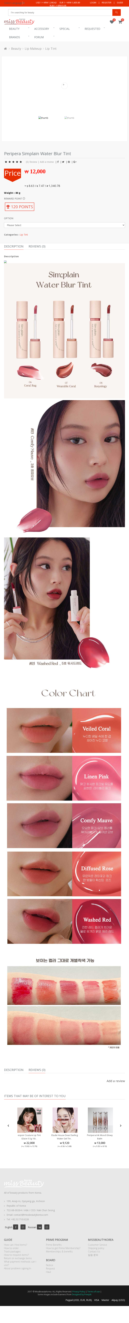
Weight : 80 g (12, 192)
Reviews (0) (37, 246)
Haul (48, 1271)
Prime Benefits (54, 1244)
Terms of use (93, 1291)
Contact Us (94, 1251)
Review (33, 161)
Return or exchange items (18, 1258)
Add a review (47, 161)
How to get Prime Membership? (63, 1248)
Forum (39, 37)
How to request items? (16, 1254)
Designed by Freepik (81, 1294)
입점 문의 (93, 1254)
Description (14, 246)
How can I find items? (15, 1244)
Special (64, 29)
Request (50, 1268)
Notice (49, 1265)
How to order (11, 1248)
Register (106, 2)
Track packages (12, 1251)
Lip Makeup (33, 48)
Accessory (41, 29)
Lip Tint (51, 48)
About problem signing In (17, 1268)
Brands (14, 37)
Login (93, 2)
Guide (120, 2)
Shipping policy (96, 1248)
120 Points (21, 206)
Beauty (14, 29)
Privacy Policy (78, 1291)
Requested (92, 29)
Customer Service (97, 1244)
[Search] (116, 12)
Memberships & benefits (59, 1251)
